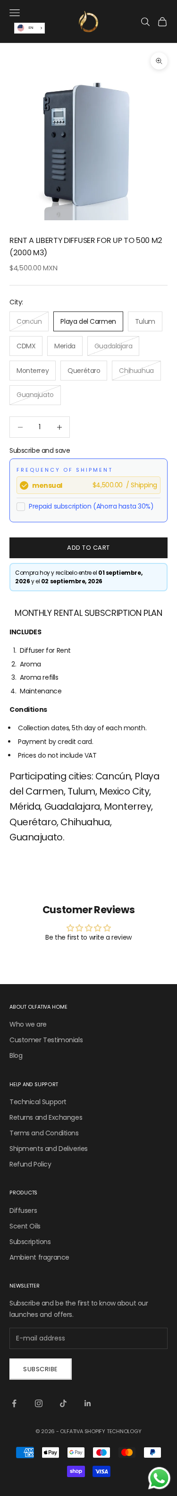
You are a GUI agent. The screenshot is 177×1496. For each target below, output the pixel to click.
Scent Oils (25, 1226)
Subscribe (40, 1369)
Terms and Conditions (44, 1133)
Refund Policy (30, 1164)
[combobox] (29, 28)
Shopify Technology (113, 1431)
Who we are (28, 1024)
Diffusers (23, 1210)
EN (31, 27)
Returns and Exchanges (45, 1117)
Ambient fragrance (39, 1257)
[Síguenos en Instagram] (38, 1403)
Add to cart (88, 547)
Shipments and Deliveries (48, 1148)
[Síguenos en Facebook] (14, 1403)
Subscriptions (30, 1241)
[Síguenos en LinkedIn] (88, 1403)
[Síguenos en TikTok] (63, 1403)
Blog (15, 1055)
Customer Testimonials (46, 1040)
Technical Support (38, 1102)
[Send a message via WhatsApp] (159, 1478)
